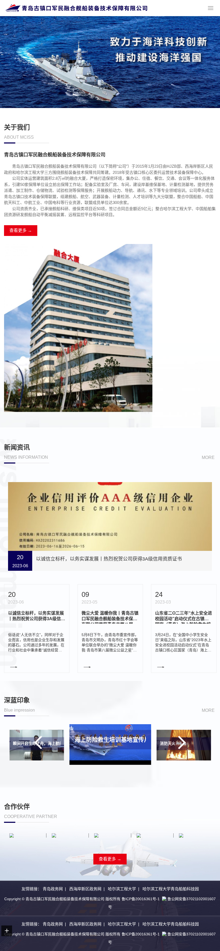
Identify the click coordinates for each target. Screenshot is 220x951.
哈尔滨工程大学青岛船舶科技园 (170, 889)
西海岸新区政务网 (85, 889)
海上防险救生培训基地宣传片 (112, 740)
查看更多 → (20, 230)
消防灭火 (167, 744)
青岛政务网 (53, 889)
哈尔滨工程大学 (122, 889)
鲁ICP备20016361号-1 (141, 899)
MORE (208, 457)
